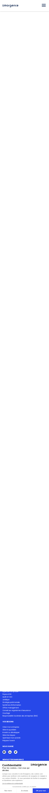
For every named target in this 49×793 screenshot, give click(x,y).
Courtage (6, 713)
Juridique (6, 699)
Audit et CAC (7, 697)
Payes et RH (7, 694)
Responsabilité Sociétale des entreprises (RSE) (20, 716)
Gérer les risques (9, 735)
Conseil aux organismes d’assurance (17, 710)
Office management (11, 708)
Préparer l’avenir (9, 740)
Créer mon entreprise (11, 727)
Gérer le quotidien (9, 730)
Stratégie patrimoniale (11, 702)
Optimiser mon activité (12, 738)
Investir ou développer (11, 732)
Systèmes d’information (12, 705)
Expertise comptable (10, 691)
